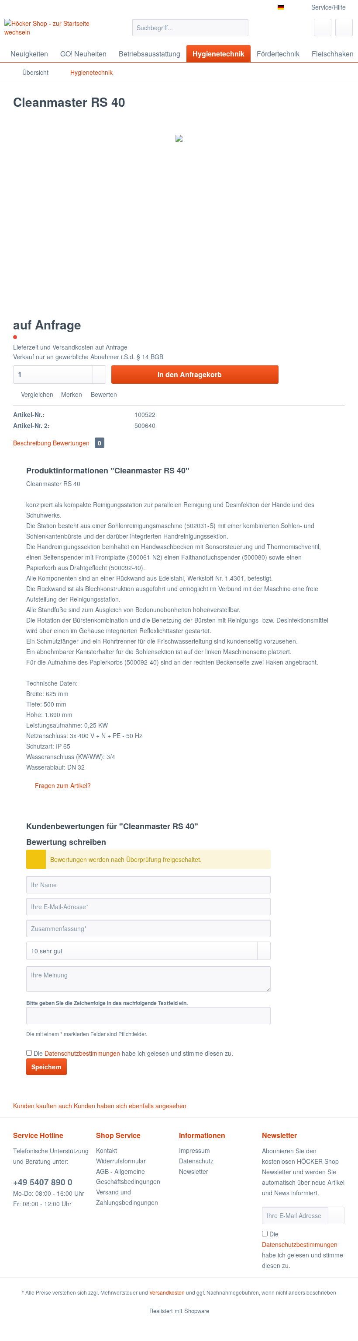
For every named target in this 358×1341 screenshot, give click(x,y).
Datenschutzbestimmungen (82, 1053)
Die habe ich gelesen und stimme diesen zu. (133, 1053)
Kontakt (106, 1150)
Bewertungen (77, 442)
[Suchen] (240, 27)
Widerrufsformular (121, 1160)
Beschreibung (32, 442)
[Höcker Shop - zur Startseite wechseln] (53, 30)
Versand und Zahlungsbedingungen (127, 1197)
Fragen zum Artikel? (62, 785)
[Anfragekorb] (344, 27)
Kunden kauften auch (42, 1105)
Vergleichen (36, 394)
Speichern (46, 1066)
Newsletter (193, 1171)
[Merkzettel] (322, 27)
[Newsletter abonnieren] (336, 1215)
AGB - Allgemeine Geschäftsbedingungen (128, 1176)
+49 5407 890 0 (42, 1182)
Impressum (194, 1150)
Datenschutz (196, 1160)
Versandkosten (167, 1292)
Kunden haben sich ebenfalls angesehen (130, 1105)
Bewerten (103, 394)
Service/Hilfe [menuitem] (329, 7)
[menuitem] (190, 32)
